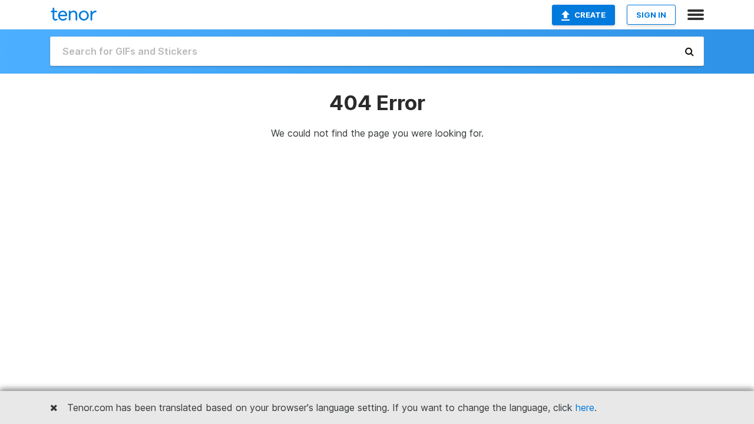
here (585, 407)
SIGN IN (651, 14)
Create (590, 14)
